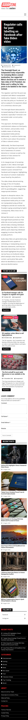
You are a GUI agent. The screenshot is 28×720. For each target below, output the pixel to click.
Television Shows (8, 677)
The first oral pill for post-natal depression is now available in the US (13, 374)
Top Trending (7, 680)
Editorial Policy (5, 698)
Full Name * (4, 416)
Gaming (5, 661)
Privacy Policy (5, 716)
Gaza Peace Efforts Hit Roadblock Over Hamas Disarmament (13, 546)
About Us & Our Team (7, 692)
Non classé (6, 671)
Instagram (5, 618)
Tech (5, 356)
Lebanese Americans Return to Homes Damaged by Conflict (13, 573)
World (10, 356)
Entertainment (7, 67)
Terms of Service (6, 710)
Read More (6, 310)
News (13, 67)
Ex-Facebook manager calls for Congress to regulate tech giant (13, 293)
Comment (4, 403)
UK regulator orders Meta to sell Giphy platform (13, 334)
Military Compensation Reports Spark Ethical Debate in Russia (12, 600)
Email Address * (5, 422)
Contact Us (4, 701)
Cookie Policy (5, 713)
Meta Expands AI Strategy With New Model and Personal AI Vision (12, 520)
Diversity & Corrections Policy (9, 695)
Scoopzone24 (16, 65)
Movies (5, 664)
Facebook (5, 614)
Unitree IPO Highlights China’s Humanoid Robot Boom (13, 466)
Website (3, 428)
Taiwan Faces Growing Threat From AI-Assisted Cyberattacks (13, 493)
